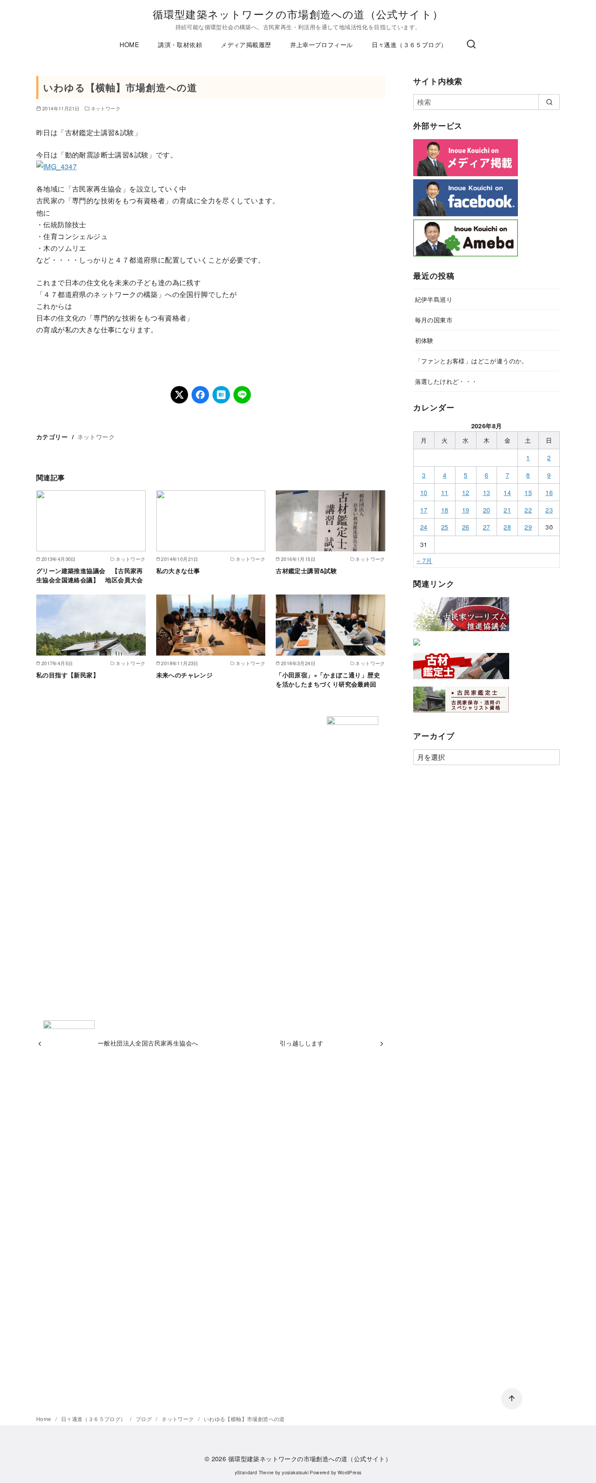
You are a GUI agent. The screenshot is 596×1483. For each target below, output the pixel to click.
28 (507, 526)
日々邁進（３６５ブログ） (409, 44)
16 (549, 492)
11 (445, 492)
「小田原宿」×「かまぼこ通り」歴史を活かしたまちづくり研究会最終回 (328, 679)
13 (486, 492)
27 (486, 526)
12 (465, 492)
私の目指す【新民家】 (67, 674)
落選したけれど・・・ (446, 381)
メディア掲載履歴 (246, 44)
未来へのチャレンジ (184, 674)
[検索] (471, 44)
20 (486, 509)
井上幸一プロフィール (321, 44)
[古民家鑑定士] (461, 714)
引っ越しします (302, 1042)
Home (44, 1418)
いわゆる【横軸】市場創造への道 (244, 1418)
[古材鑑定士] (461, 681)
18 (445, 509)
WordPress (350, 1472)
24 (424, 526)
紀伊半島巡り (433, 299)
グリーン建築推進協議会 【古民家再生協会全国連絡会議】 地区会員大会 (89, 575)
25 (445, 526)
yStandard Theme (254, 1472)
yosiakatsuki (295, 1472)
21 (507, 509)
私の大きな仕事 (178, 570)
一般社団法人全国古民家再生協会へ (148, 1042)
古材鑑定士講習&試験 (306, 570)
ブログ (145, 1418)
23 (549, 509)
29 (528, 526)
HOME (129, 44)
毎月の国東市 (433, 319)
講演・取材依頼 (180, 44)
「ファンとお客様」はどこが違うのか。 (471, 360)
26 (465, 526)
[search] (549, 102)
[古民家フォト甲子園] (416, 647)
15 (528, 492)
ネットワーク (105, 108)
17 (424, 509)
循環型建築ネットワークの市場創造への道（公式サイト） (298, 13)
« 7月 (424, 560)
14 (507, 492)
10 (424, 492)
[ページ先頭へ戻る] (512, 1399)
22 (528, 509)
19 (465, 509)
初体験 (424, 340)
